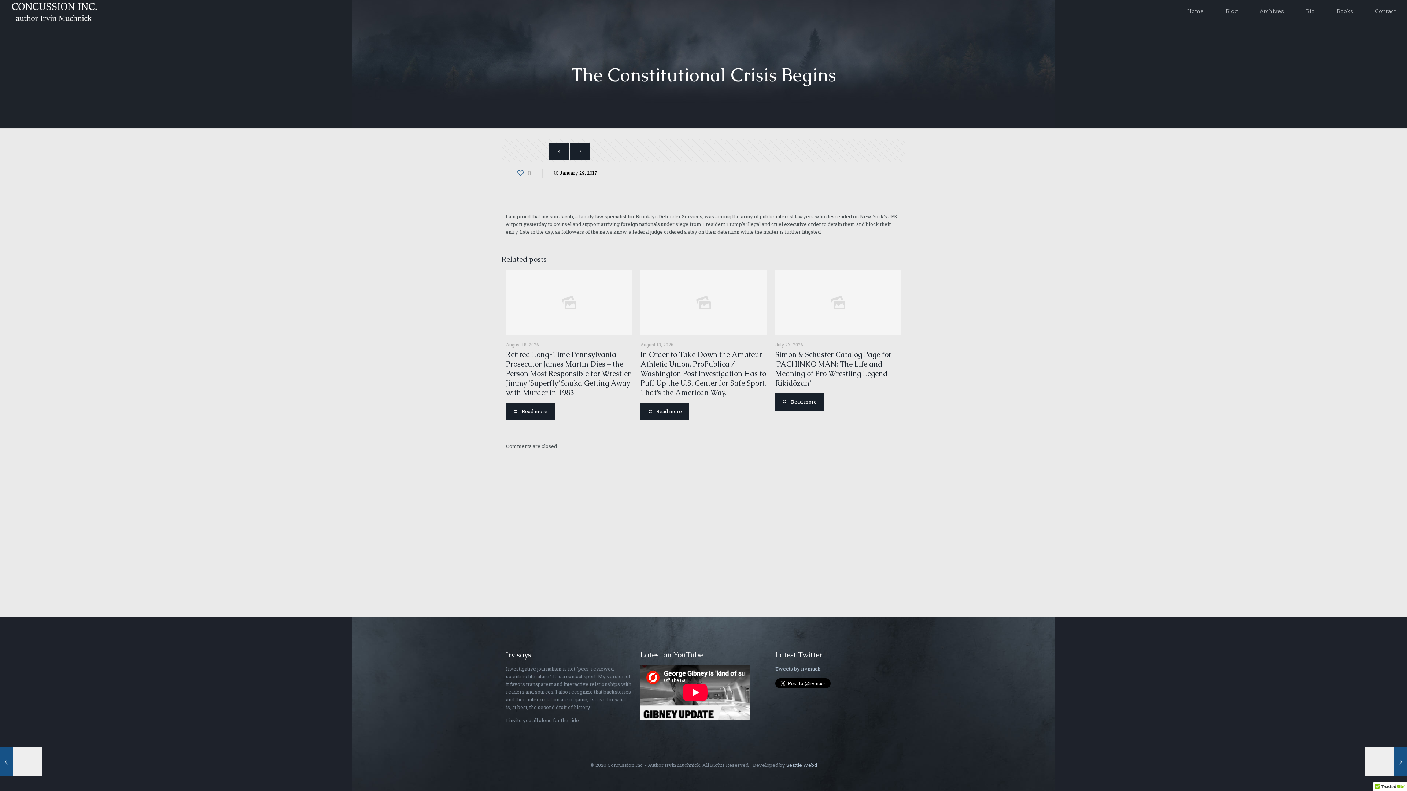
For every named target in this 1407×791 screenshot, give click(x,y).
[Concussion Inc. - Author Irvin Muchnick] (53, 11)
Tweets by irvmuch (797, 668)
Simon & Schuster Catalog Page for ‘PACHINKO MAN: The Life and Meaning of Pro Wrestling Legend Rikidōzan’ (833, 369)
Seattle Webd (801, 765)
